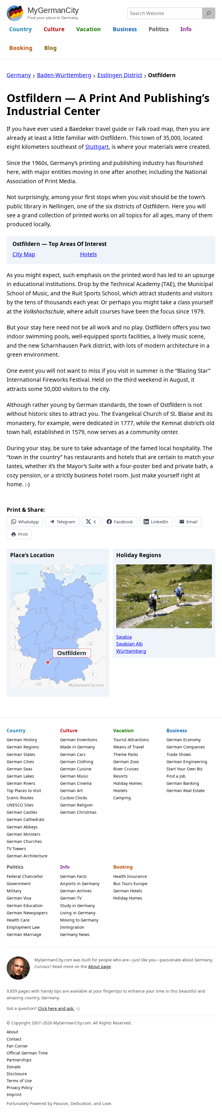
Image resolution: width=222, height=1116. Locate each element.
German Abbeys (22, 827)
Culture (68, 730)
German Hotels (127, 890)
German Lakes (20, 776)
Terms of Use (19, 1080)
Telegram (66, 521)
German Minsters (23, 834)
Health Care (18, 920)
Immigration (72, 927)
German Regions (23, 747)
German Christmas (78, 812)
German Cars (73, 754)
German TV (71, 898)
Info (65, 867)
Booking (123, 867)
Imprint (14, 1094)
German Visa (19, 898)
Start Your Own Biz (184, 769)
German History (22, 739)
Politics (15, 867)
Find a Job (176, 776)
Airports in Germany (79, 883)
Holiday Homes (127, 783)
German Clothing (76, 761)
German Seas (19, 769)
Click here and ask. (56, 1008)
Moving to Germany (79, 920)
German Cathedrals (26, 819)
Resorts (120, 776)
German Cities (20, 761)
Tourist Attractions (131, 739)
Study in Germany (77, 905)
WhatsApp (28, 521)
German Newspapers (27, 912)
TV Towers (16, 848)
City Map (23, 254)
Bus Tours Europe (130, 883)
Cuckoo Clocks (73, 797)
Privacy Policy (19, 1087)
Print (23, 534)
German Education (25, 905)
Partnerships (19, 1060)
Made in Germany (77, 747)
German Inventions (78, 739)
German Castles (22, 812)
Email (191, 521)
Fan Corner (17, 1046)
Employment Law (23, 927)
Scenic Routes (20, 797)
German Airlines (76, 890)
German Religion (76, 805)
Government (19, 883)
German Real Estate (185, 790)
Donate (14, 1066)
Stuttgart (97, 147)
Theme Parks (125, 754)
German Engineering (186, 761)
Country (16, 730)
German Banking (182, 783)
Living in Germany (77, 912)
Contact (14, 1039)
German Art (71, 790)
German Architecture (27, 856)
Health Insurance (130, 876)
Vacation (123, 730)
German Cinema (76, 783)
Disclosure (17, 1073)
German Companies (185, 747)
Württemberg (131, 651)
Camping (122, 797)
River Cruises (126, 769)
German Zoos (126, 761)
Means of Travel (128, 747)
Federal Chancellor (25, 876)
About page (99, 966)
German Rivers (21, 783)
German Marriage (24, 934)
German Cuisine (75, 769)
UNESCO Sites (20, 805)
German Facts (73, 876)
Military (14, 890)
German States (21, 754)
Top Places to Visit (24, 790)
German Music (74, 776)
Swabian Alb (129, 644)
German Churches (24, 841)
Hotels (88, 254)
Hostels (120, 790)
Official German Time (27, 1053)
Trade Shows (178, 754)
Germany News (75, 934)
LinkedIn (159, 521)
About (12, 1032)
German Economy (183, 739)
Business (176, 730)
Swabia (124, 637)
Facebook (123, 521)
